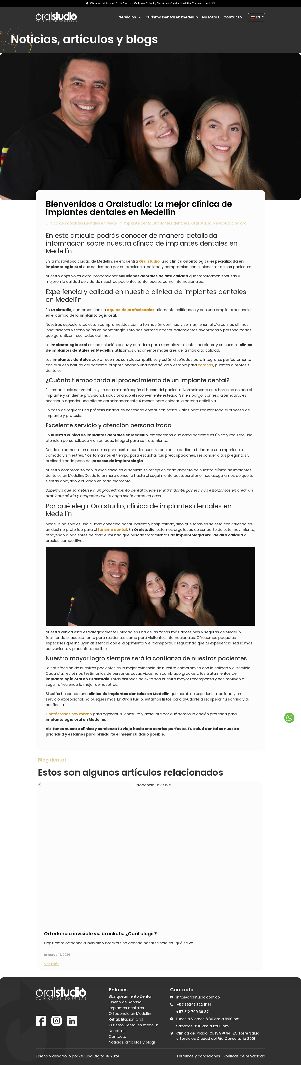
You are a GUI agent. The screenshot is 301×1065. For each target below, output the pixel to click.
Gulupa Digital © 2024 (99, 1056)
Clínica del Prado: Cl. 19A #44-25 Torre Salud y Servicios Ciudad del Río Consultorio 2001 (217, 1036)
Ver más (51, 963)
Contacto (232, 17)
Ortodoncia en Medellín (130, 1013)
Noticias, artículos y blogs (132, 1042)
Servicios (127, 17)
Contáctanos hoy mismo (69, 713)
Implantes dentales (126, 1008)
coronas (205, 365)
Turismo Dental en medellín (172, 17)
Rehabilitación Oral (126, 1019)
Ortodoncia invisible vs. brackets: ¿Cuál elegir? (100, 933)
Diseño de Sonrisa (125, 1002)
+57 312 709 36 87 (192, 1011)
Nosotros (210, 17)
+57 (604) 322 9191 (193, 1004)
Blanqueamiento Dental (130, 996)
